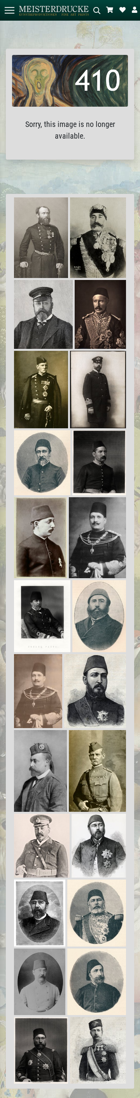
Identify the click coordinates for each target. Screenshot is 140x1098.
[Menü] (9, 10)
